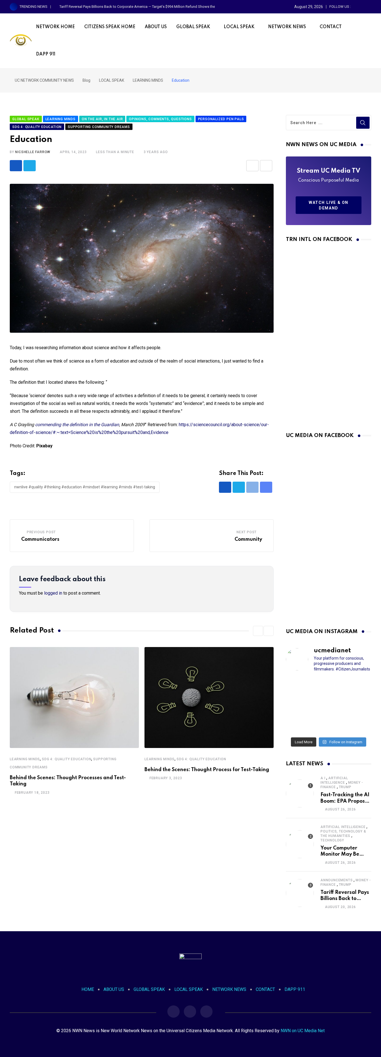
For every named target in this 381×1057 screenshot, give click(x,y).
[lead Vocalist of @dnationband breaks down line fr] (358, 705)
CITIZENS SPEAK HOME (109, 27)
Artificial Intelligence (342, 827)
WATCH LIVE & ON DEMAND (328, 205)
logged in (53, 593)
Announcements (336, 880)
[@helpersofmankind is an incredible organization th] (328, 687)
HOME (87, 989)
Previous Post (41, 532)
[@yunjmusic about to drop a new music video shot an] (328, 705)
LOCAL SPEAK (239, 27)
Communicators (40, 539)
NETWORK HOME (55, 27)
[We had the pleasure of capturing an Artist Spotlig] (299, 724)
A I (322, 778)
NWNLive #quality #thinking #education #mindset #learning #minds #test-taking (84, 487)
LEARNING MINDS (25, 759)
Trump (345, 787)
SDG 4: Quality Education (66, 759)
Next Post (247, 532)
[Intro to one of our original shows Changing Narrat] (299, 687)
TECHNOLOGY (332, 840)
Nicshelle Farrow (32, 152)
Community (248, 539)
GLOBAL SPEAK (193, 27)
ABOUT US (156, 27)
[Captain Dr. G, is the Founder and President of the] (299, 705)
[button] (258, 631)
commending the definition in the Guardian (77, 424)
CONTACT (331, 27)
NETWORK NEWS (287, 27)
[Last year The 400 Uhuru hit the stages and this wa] (328, 724)
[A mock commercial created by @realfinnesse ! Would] (358, 687)
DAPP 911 (45, 54)
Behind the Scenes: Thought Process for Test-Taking (206, 769)
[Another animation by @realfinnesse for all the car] (358, 724)
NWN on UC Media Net (303, 1030)
